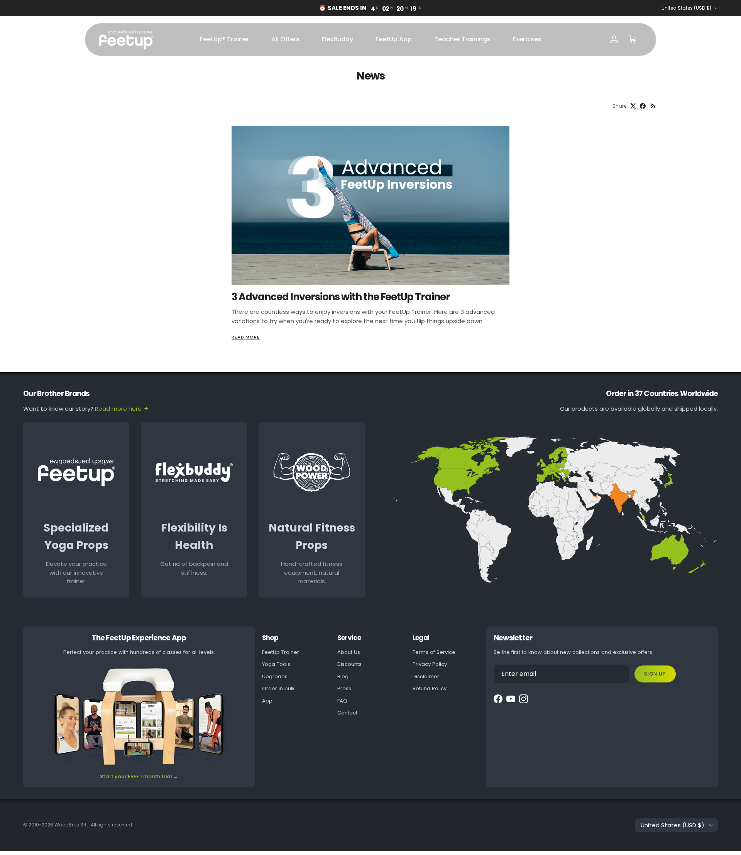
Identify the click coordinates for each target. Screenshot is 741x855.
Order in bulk (278, 688)
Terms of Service (434, 652)
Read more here (118, 409)
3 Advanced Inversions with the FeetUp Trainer (341, 297)
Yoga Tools (276, 664)
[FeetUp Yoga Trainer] (126, 39)
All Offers (285, 39)
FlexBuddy (337, 39)
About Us (348, 652)
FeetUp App (394, 39)
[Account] (614, 39)
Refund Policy (430, 688)
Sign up (655, 673)
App (267, 700)
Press (344, 688)
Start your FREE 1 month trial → (139, 776)
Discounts (349, 664)
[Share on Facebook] (643, 106)
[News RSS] (653, 106)
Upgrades (275, 676)
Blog (343, 676)
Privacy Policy (430, 664)
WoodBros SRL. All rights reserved (93, 824)
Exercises (527, 39)
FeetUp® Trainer (224, 39)
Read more (246, 337)
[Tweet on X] (633, 106)
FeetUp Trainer (280, 652)
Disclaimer (426, 676)
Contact (347, 712)
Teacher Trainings (462, 39)
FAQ (342, 700)
